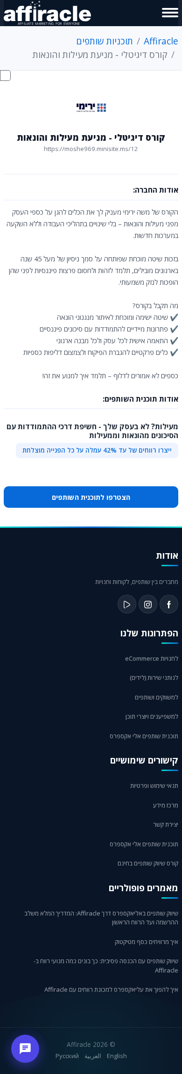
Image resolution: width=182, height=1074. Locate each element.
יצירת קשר (165, 824)
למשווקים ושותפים (156, 697)
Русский (67, 1056)
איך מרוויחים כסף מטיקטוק (146, 941)
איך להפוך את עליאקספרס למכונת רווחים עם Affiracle (111, 989)
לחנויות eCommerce (151, 658)
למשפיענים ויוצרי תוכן (152, 716)
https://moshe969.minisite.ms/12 (91, 148)
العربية (92, 1056)
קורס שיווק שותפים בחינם (148, 863)
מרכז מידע (165, 805)
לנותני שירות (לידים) (154, 677)
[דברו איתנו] (25, 1049)
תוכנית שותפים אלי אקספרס (144, 736)
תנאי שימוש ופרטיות (154, 785)
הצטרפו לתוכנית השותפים (91, 497)
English (117, 1056)
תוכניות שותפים (104, 41)
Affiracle (161, 41)
